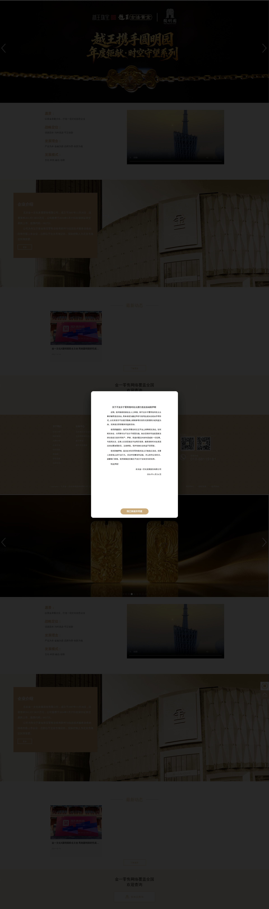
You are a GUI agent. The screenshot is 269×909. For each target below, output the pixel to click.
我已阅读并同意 (134, 511)
